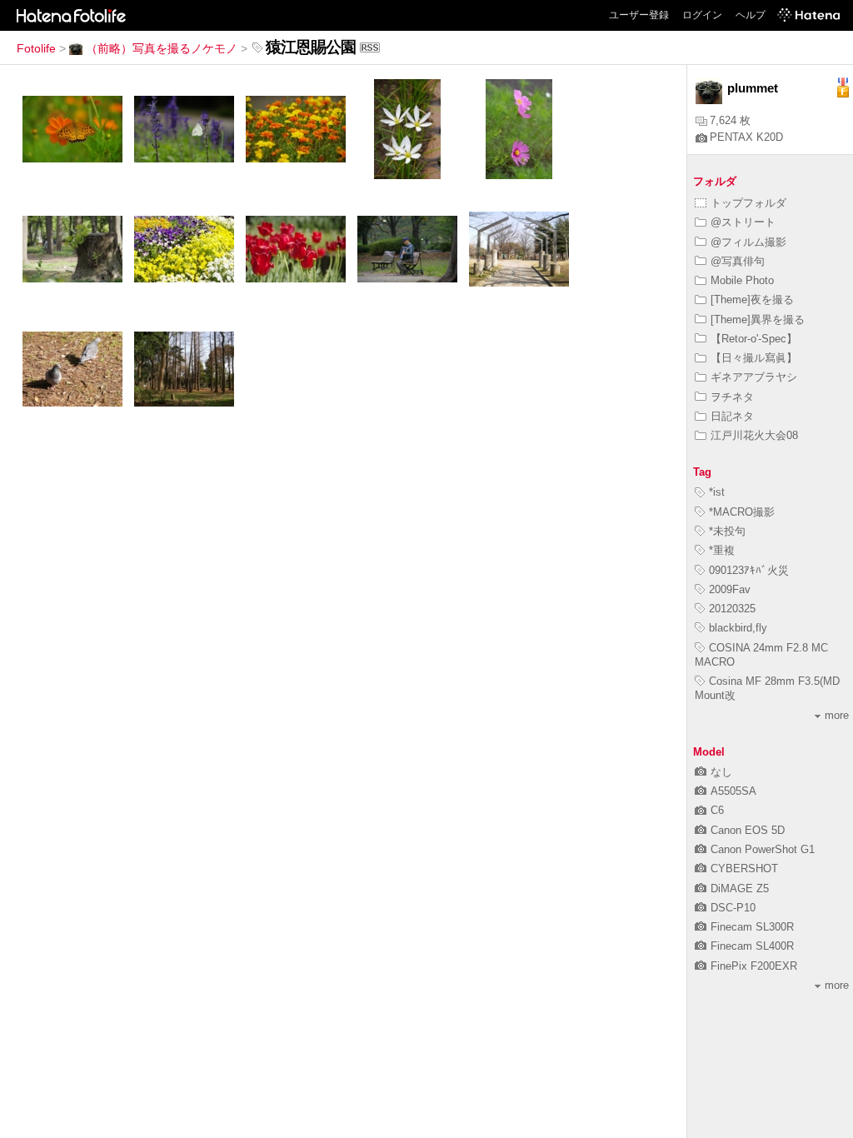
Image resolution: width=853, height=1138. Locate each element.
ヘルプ (751, 15)
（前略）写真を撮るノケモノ (161, 48)
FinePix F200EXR (754, 966)
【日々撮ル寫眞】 (754, 358)
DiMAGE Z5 (740, 888)
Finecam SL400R (752, 946)
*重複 (722, 550)
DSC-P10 (733, 907)
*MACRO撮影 (742, 512)
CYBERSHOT (744, 868)
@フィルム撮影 (748, 242)
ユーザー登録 (639, 15)
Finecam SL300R (752, 927)
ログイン (702, 15)
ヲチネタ (732, 397)
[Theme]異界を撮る (758, 319)
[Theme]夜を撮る (752, 299)
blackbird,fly (738, 627)
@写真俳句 (738, 261)
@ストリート (743, 222)
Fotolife (36, 48)
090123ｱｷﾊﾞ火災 (749, 570)
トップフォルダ (748, 203)
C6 (717, 810)
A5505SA (733, 791)
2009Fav (730, 589)
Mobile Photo (742, 280)
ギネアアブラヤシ (754, 377)
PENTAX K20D (746, 137)
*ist (717, 492)
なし (721, 772)
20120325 (732, 608)
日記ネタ (732, 416)
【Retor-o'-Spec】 (754, 338)
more (837, 715)
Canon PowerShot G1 (763, 849)
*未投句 (727, 531)
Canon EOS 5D (748, 830)
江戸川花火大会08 (754, 435)
